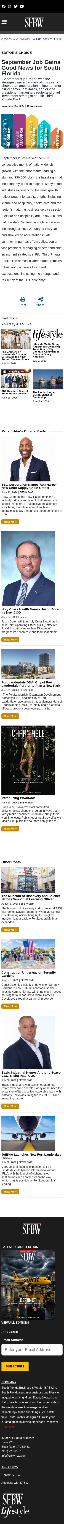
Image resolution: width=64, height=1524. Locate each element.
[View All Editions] (28, 1285)
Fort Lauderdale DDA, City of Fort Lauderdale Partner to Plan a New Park (30, 684)
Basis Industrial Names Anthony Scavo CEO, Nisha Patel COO (31, 1074)
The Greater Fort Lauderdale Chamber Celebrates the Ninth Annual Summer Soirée (15, 355)
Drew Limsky (34, 105)
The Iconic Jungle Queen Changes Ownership (44, 395)
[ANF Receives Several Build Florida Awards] (16, 379)
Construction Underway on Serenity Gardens (28, 974)
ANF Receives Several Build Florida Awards (14, 392)
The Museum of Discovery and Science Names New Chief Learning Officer (31, 897)
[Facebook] (3, 6)
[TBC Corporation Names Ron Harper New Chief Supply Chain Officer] (28, 459)
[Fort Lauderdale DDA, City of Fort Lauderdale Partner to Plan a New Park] (28, 665)
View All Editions (15, 1322)
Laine (23, 617)
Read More (10, 521)
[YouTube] (22, 6)
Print (23, 305)
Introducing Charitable (18, 798)
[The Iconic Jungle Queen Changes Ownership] (48, 380)
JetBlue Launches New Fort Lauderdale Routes (31, 1156)
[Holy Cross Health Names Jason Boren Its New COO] (28, 569)
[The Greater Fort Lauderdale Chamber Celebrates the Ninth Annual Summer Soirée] (16, 339)
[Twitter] (16, 6)
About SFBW (9, 1467)
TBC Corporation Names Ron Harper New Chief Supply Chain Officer (29, 486)
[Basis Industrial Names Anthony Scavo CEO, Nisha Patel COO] (28, 1043)
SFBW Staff (26, 492)
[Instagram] (9, 6)
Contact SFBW (10, 1475)
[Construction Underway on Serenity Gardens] (28, 955)
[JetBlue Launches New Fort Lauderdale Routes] (28, 1134)
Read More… (9, 1426)
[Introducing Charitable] (28, 761)
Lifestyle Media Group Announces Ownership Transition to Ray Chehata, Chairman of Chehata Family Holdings (47, 350)
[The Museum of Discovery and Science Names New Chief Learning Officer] (28, 881)
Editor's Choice (16, 52)
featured (13, 317)
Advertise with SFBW (14, 1482)
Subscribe (15, 1366)
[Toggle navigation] (3, 22)
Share (40, 305)
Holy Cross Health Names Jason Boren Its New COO (31, 610)
